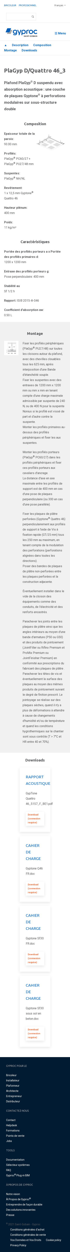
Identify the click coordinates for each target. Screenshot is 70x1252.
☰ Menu (60, 33)
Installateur (12, 1080)
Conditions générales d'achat (27, 1229)
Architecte (12, 1090)
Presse (10, 1215)
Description (20, 45)
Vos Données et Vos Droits (25, 1240)
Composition (42, 45)
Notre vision (13, 1194)
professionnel (27, 5)
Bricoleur (10, 5)
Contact (10, 1120)
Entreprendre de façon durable (24, 1204)
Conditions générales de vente (28, 1234)
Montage (10, 50)
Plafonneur (12, 1085)
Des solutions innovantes (20, 1209)
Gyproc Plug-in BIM (18, 1175)
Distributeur (13, 1101)
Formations (13, 1130)
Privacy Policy (18, 1245)
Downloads (29, 50)
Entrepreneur (14, 1096)
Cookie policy (53, 1240)
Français (59, 5)
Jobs (9, 1141)
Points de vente (15, 1135)
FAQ (8, 1170)
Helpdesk (11, 1125)
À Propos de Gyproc (18, 1199)
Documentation (15, 1159)
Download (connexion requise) (34, 818)
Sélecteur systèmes (18, 1164)
